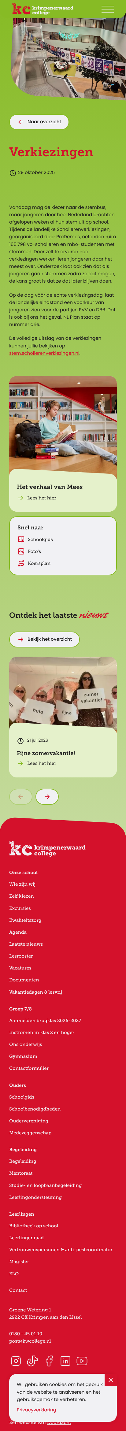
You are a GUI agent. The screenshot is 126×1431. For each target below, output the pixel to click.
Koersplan (39, 563)
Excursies (20, 908)
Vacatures (20, 968)
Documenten (24, 980)
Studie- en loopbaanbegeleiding (45, 1185)
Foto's (34, 551)
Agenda (18, 932)
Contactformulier (29, 1068)
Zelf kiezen (21, 896)
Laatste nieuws (26, 944)
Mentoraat (20, 1173)
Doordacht (59, 1422)
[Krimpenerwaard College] (42, 9)
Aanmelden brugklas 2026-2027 (45, 1020)
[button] (63, 444)
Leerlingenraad (26, 1237)
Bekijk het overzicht (50, 639)
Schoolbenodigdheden (35, 1109)
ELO (14, 1274)
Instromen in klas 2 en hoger (41, 1032)
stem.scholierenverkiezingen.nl (44, 354)
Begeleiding (22, 1161)
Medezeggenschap (30, 1133)
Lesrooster (21, 956)
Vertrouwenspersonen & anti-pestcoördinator (61, 1249)
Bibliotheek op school (33, 1226)
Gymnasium (23, 1056)
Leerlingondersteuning (35, 1197)
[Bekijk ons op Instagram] (16, 1361)
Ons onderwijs (25, 1044)
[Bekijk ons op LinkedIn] (65, 1361)
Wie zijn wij (22, 884)
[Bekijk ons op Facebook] (49, 1361)
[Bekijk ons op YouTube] (82, 1361)
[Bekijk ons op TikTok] (32, 1361)
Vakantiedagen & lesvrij (35, 992)
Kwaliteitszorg (25, 920)
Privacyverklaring (36, 1410)
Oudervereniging (28, 1121)
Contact (18, 1290)
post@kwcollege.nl (30, 1341)
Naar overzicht (44, 122)
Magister (19, 1261)
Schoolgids (40, 539)
